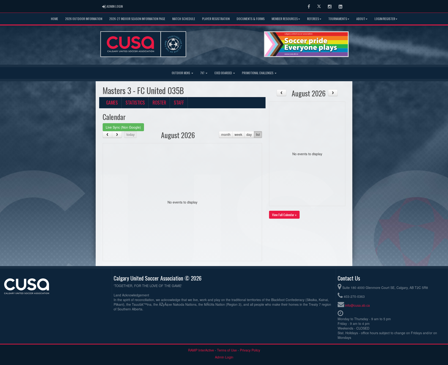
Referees (313, 18)
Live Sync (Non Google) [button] (123, 127)
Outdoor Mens (181, 73)
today (130, 134)
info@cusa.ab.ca (357, 305)
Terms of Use (227, 350)
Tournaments (337, 18)
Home (54, 18)
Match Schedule (183, 18)
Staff (179, 102)
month (226, 134)
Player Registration (216, 18)
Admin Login (224, 357)
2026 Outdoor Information (83, 18)
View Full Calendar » (284, 214)
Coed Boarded (223, 73)
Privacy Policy (250, 350)
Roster (159, 102)
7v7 (202, 73)
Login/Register (384, 18)
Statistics (135, 102)
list (258, 134)
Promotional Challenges (258, 73)
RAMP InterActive (201, 350)
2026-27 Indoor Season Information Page (137, 18)
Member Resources (285, 18)
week (238, 134)
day (249, 134)
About (360, 18)
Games (112, 102)
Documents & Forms (251, 18)
